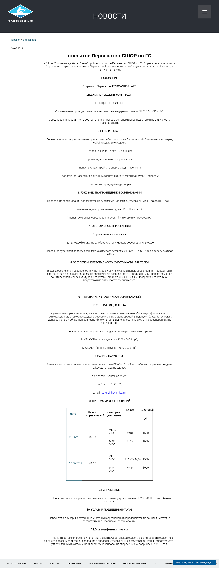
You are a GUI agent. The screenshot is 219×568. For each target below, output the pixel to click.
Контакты (54, 563)
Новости (38, 563)
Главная (15, 40)
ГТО (155, 563)
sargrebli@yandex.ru (114, 392)
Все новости (29, 40)
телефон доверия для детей (102, 563)
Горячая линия (74, 563)
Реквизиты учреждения (134, 563)
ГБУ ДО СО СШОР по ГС (16, 563)
